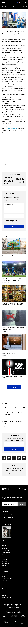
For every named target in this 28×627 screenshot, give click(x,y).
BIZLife (12, 31)
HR (10, 470)
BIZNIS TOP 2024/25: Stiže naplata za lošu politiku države (12, 377)
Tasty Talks (4, 559)
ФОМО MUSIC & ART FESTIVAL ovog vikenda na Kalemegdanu (13, 422)
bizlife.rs (9, 612)
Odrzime (19, 470)
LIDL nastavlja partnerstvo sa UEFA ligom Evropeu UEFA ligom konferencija (12, 279)
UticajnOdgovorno (6, 552)
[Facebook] (14, 458)
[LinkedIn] (9, 458)
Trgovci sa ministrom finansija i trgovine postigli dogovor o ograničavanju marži (12, 303)
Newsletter (4, 580)
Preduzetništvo (20, 6)
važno (20, 472)
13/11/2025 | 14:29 (5, 380)
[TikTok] (19, 458)
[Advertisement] (14, 148)
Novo (2, 6)
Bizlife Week (5, 565)
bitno (11, 468)
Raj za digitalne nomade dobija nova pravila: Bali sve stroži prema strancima (13, 408)
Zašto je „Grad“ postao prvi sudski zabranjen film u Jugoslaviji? (13, 328)
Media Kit (4, 576)
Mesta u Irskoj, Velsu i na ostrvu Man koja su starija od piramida (12, 413)
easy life (21, 468)
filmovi (7, 470)
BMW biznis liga (5, 563)
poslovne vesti (9, 472)
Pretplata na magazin (7, 578)
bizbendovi (15, 468)
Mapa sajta (4, 595)
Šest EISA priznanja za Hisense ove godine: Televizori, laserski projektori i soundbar (12, 427)
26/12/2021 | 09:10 (18, 31)
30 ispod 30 (6, 468)
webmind (16, 473)
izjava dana (14, 470)
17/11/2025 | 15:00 (5, 258)
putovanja (15, 472)
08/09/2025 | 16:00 (5, 282)
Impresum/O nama (6, 591)
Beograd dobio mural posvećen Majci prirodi (13, 256)
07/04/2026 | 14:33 (5, 331)
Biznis (13, 6)
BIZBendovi (4, 561)
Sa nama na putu (12, 128)
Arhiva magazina (6, 582)
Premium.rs (12, 611)
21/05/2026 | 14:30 (5, 355)
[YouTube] (24, 458)
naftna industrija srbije (14, 174)
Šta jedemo (4, 554)
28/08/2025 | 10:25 (5, 306)
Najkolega (4, 548)
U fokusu (7, 6)
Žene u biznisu (5, 550)
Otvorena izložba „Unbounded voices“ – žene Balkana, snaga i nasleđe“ (13, 352)
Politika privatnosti (6, 597)
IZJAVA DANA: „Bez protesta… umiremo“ (11, 418)
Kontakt (4, 593)
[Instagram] (4, 458)
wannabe (11, 473)
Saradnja (4, 574)
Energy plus (5, 31)
